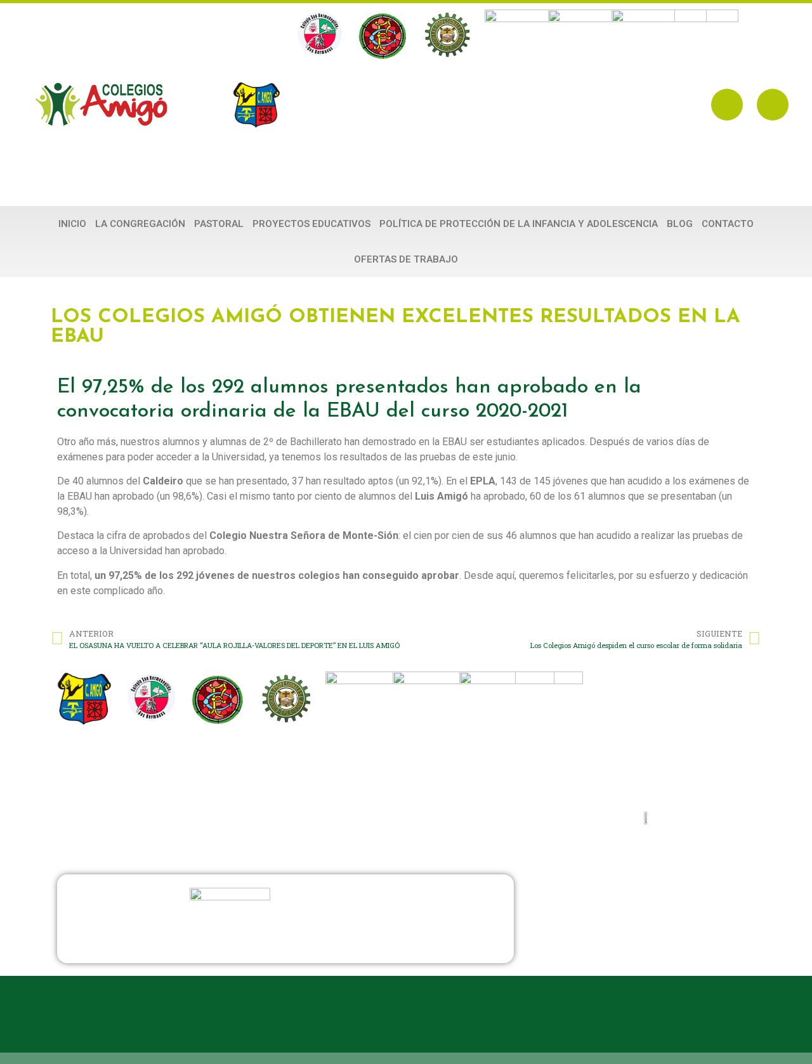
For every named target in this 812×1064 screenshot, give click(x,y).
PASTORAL (219, 224)
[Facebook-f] (727, 104)
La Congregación (140, 224)
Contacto (728, 224)
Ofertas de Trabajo (406, 259)
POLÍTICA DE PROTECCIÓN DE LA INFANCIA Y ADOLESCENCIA (518, 224)
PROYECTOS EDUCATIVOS (311, 224)
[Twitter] (773, 104)
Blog (680, 224)
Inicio (72, 224)
